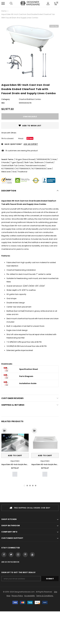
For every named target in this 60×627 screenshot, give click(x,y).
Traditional (22, 171)
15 (6, 150)
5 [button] (35, 485)
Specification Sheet (28, 369)
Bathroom (39, 162)
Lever (49, 168)
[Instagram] (18, 554)
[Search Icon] (11, 3)
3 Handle (5, 162)
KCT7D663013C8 (39, 168)
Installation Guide (27, 383)
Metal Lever (6, 171)
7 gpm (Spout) (17, 162)
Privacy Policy (17, 595)
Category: (5, 99)
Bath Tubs (29, 162)
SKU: (3, 103)
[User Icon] (48, 3)
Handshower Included (35, 165)
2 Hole (53, 159)
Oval (14, 171)
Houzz (20, 138)
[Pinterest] (25, 554)
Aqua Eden (15, 461)
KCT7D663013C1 (8, 168)
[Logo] (30, 3)
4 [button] (32, 485)
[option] (30, 50)
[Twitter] (11, 554)
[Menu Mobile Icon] (3, 3)
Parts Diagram (26, 376)
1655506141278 (43, 159)
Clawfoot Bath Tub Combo (12, 165)
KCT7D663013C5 (23, 168)
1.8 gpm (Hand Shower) (25, 159)
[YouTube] (32, 554)
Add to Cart (15, 455)
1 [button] (24, 485)
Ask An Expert (31, 144)
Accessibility (29, 595)
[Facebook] (3, 554)
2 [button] (27, 485)
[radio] (15, 474)
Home (3, 11)
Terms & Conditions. (44, 595)
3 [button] (30, 485)
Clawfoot (49, 162)
